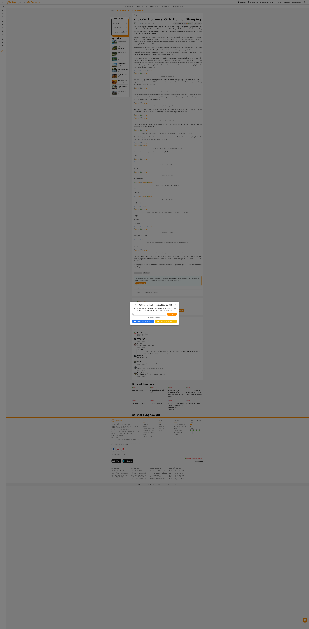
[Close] (176, 305)
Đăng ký (172, 314)
